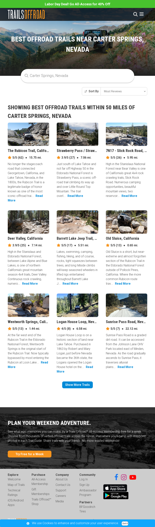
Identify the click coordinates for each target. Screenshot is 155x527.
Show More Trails (77, 385)
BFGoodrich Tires (87, 509)
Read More (75, 196)
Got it (125, 523)
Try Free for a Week (30, 454)
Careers (61, 496)
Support (61, 490)
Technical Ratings (14, 493)
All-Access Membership (40, 482)
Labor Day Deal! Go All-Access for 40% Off (77, 4)
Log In (83, 479)
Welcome (14, 479)
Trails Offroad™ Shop (41, 502)
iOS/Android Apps (16, 503)
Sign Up (84, 485)
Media (60, 501)
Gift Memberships (41, 492)
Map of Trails (16, 485)
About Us (62, 479)
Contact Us (63, 485)
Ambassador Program (88, 493)
